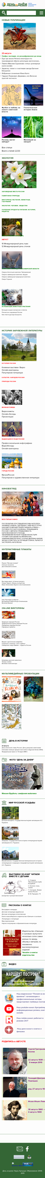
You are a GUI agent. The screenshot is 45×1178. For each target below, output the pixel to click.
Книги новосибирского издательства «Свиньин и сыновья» (22, 916)
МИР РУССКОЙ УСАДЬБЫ (22, 803)
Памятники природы (11, 196)
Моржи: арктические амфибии (12, 642)
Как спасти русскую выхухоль (12, 315)
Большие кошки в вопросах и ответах (14, 310)
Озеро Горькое (7, 279)
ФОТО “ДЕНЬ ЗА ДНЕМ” (21, 760)
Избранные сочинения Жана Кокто (15, 73)
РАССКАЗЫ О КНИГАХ (20, 905)
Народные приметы (8, 627)
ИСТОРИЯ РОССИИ (9, 363)
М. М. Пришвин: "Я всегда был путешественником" (21, 895)
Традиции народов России (11, 622)
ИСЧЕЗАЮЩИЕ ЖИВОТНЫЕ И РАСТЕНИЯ (16, 306)
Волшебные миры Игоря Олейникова (14, 601)
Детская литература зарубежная (13, 912)
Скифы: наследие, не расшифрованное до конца (21, 56)
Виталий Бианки (7, 603)
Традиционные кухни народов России (14, 623)
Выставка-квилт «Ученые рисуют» (13, 581)
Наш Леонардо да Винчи (10, 600)
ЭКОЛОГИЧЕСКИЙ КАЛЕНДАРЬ (13, 236)
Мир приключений (8, 921)
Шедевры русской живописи (11, 660)
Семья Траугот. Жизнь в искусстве (13, 583)
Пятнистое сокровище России (12, 312)
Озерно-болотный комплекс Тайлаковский (16, 272)
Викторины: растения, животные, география (16, 200)
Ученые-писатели (8, 565)
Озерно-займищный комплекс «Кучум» (15, 275)
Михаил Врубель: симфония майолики (19, 793)
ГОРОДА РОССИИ (8, 471)
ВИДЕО (12, 964)
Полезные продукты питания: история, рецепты (19, 210)
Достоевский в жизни (9, 566)
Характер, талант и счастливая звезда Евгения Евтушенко (20, 70)
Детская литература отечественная (14, 914)
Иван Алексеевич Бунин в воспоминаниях (16, 585)
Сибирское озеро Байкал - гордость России (16, 645)
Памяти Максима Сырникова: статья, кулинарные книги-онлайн (21, 65)
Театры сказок (6, 662)
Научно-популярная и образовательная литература (19, 923)
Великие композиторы (9, 663)
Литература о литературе (10, 919)
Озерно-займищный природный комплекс (16, 277)
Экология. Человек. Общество (15, 206)
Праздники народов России (11, 625)
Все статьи (7, 147)
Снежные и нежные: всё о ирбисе (13, 644)
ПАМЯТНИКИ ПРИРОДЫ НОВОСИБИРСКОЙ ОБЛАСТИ (20, 269)
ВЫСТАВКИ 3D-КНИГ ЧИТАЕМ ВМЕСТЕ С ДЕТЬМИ (24, 875)
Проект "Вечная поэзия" (10, 563)
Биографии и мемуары (9, 909)
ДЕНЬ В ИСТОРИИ (18, 741)
